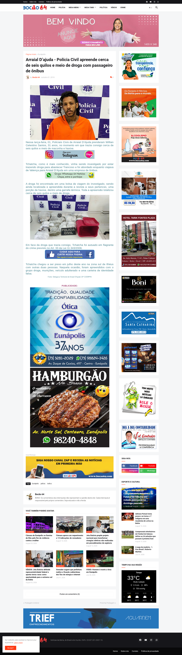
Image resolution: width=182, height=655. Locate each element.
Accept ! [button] (10, 648)
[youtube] (151, 2)
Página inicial (31, 54)
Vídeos (114, 7)
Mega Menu (74, 7)
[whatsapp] (158, 2)
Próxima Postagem (107, 603)
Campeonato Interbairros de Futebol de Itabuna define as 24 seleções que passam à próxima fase (145, 535)
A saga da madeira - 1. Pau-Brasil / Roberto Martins (144, 549)
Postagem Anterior (32, 603)
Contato (41, 2)
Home (25, 2)
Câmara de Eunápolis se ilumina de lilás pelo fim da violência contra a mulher (39, 538)
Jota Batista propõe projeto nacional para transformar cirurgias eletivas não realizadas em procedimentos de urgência (99, 539)
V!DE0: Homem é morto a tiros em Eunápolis (98, 570)
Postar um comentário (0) (70, 594)
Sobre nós (33, 2)
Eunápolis (41, 54)
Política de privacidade (54, 2)
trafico (49, 483)
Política (103, 7)
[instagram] (154, 2)
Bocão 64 (39, 494)
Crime (123, 7)
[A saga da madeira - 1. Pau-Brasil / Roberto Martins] (128, 550)
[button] (150, 7)
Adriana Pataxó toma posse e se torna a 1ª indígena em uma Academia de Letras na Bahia (144, 518)
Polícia (62, 7)
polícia (43, 483)
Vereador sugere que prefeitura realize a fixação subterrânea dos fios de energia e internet (69, 572)
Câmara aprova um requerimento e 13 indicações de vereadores (69, 536)
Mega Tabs (89, 7)
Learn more (18, 643)
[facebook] (147, 2)
